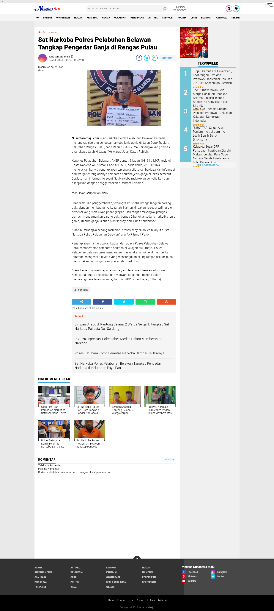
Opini (194, 17)
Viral (73, 586)
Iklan (131, 600)
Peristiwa (40, 582)
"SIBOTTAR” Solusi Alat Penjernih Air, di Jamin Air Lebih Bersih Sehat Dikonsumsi (209, 133)
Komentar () (167, 57)
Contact (121, 600)
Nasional (221, 17)
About (111, 600)
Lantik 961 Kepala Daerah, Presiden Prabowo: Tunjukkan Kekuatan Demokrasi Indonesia (212, 114)
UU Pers (150, 600)
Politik (182, 17)
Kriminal (92, 17)
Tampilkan (168, 459)
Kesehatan (77, 572)
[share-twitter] (147, 58)
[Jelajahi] (269, 5)
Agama (106, 17)
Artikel (153, 17)
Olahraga (120, 17)
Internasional (43, 572)
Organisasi (63, 17)
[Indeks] (229, 9)
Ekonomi (206, 17)
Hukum (78, 17)
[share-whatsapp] (155, 58)
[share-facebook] (139, 58)
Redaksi (162, 600)
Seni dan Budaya (116, 582)
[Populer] (236, 9)
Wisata (110, 586)
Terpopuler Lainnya (208, 165)
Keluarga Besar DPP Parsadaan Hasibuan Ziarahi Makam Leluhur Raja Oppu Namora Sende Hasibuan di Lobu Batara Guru (212, 154)
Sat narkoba (49, 32)
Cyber (140, 600)
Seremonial (238, 17)
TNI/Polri (167, 17)
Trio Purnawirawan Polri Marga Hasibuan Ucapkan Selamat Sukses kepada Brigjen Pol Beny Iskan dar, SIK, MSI (210, 97)
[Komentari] (166, 302)
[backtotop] (137, 559)
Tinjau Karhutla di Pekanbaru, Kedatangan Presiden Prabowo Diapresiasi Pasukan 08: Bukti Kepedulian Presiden (212, 77)
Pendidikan (137, 17)
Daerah (47, 17)
